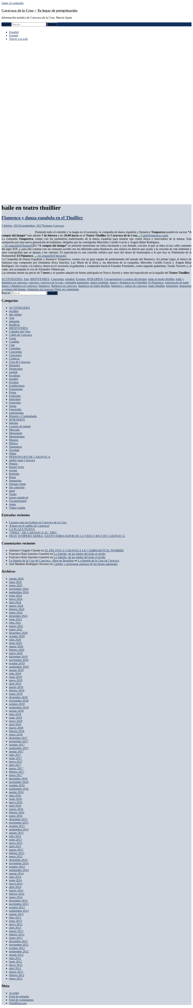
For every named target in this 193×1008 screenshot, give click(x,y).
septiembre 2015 (19, 829)
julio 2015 (15, 836)
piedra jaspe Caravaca (22, 460)
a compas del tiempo (134, 279)
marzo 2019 (16, 687)
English (13, 35)
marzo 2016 (16, 809)
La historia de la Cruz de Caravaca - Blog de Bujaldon (41, 560)
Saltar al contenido (13, 3)
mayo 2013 (15, 924)
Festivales (15, 395)
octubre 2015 (17, 826)
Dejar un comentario (67, 289)
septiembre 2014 (19, 870)
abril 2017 (15, 765)
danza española (99, 282)
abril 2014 (15, 887)
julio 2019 (15, 673)
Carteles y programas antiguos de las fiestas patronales (85, 564)
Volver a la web (18, 38)
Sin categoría (17, 487)
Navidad (14, 450)
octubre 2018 (17, 704)
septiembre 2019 (19, 666)
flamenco (44, 285)
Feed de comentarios (21, 999)
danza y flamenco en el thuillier (128, 282)
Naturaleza (15, 446)
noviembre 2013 (18, 904)
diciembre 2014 (18, 860)
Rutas (12, 477)
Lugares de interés (20, 426)
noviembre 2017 (18, 741)
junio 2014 (15, 880)
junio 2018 (15, 717)
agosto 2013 (16, 914)
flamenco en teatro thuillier (94, 285)
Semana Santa (17, 484)
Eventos (80, 279)
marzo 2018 (16, 727)
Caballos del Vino (19, 331)
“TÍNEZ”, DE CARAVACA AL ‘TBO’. (33, 532)
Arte (26, 279)
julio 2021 (15, 622)
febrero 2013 (16, 934)
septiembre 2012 (19, 951)
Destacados (16, 368)
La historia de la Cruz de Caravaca (98, 560)
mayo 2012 (15, 965)
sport (12, 490)
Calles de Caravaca (20, 334)
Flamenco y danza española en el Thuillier (42, 217)
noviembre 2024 (18, 588)
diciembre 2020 (18, 632)
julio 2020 (15, 639)
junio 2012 (15, 961)
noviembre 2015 (18, 822)
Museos (13, 439)
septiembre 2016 (19, 788)
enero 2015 (15, 856)
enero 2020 (15, 653)
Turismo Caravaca (53, 225)
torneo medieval (18, 497)
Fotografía (15, 409)
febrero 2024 (16, 609)
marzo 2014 (16, 890)
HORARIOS (95, 279)
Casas (12, 338)
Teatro (13, 494)
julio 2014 (15, 876)
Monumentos (17, 436)
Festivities (15, 402)
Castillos (14, 341)
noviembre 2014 (18, 863)
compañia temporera (77, 282)
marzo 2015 (16, 849)
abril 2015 (15, 846)
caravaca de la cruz (52, 282)
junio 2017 (15, 758)
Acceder (14, 993)
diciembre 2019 (18, 656)
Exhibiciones (17, 385)
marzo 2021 (16, 626)
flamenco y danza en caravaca (129, 285)
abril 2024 (15, 602)
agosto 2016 (16, 792)
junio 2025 (15, 582)
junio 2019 (15, 677)
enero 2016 (15, 815)
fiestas (12, 406)
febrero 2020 (16, 649)
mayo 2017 (15, 761)
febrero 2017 (16, 771)
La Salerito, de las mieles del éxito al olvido (79, 553)
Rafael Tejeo (16, 467)
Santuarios (15, 480)
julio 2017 (15, 754)
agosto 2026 (16, 578)
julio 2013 (15, 917)
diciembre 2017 (18, 738)
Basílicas (14, 324)
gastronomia (16, 412)
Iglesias (13, 423)
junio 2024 (15, 595)
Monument (15, 433)
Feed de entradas (19, 996)
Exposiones (16, 389)
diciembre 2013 (18, 900)
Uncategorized (113, 279)
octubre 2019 (17, 663)
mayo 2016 (15, 802)
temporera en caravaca (40, 289)
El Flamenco (155, 282)
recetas (13, 470)
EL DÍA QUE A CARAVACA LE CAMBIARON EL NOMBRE (84, 550)
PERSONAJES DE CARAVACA (29, 456)
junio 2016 (15, 799)
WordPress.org (18, 1003)
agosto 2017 (16, 751)
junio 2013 (15, 921)
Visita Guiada (17, 507)
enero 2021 (15, 629)
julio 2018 (15, 714)
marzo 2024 (16, 605)
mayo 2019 (15, 680)
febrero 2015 (16, 853)
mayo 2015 (15, 843)
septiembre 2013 (19, 910)
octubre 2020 (17, 636)
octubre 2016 (17, 785)
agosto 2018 (16, 710)
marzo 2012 (16, 971)
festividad (15, 399)
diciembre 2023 (18, 616)
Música (13, 443)
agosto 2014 (16, 873)
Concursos (15, 355)
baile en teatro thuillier (161, 279)
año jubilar (15, 314)
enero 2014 (15, 897)
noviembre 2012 (18, 944)
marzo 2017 (16, 768)
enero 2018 (15, 734)
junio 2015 (15, 839)
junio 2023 (15, 619)
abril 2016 (15, 805)
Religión (14, 473)
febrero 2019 (16, 690)
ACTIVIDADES (12, 279)
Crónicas (14, 358)
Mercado (14, 429)
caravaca (34, 282)
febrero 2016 (16, 812)
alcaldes (13, 311)
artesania (14, 321)
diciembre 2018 (18, 697)
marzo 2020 (16, 646)
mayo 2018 (15, 721)
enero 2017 (15, 775)
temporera (172, 285)
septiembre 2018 (19, 707)
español (69, 279)
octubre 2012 (17, 948)
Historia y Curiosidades (23, 416)
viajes (12, 504)
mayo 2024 (15, 599)
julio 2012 (15, 958)
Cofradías (15, 348)
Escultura (14, 375)
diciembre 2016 (18, 778)
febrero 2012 (16, 975)
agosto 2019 (16, 670)
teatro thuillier (156, 285)
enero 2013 (15, 937)
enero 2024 (15, 612)
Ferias (12, 392)
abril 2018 (15, 724)
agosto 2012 (16, 954)
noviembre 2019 (18, 660)
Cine (12, 345)
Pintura (13, 463)
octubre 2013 (17, 907)
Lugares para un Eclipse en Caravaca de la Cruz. (38, 522)
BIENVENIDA (39, 279)
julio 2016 (15, 795)
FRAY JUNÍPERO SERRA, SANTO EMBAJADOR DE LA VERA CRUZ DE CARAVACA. (67, 536)
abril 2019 (15, 683)
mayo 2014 (15, 883)
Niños (12, 453)
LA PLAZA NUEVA (22, 529)
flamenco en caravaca (64, 285)
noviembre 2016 (18, 782)
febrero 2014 (16, 893)
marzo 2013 (16, 931)
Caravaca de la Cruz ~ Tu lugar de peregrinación (39, 10)
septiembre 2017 (19, 748)
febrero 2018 (16, 731)
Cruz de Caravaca (19, 362)
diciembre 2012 (18, 941)
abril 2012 (15, 968)
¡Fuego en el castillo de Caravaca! (29, 525)
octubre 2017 (17, 744)
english (13, 372)
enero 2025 (15, 585)
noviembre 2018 (18, 700)
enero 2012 (15, 978)
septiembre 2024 (19, 592)
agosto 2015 (16, 832)
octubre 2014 (17, 866)
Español (14, 32)
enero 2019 (15, 693)
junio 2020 (15, 643)
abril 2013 (15, 927)
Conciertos (57, 279)
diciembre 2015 (18, 819)
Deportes (14, 365)
